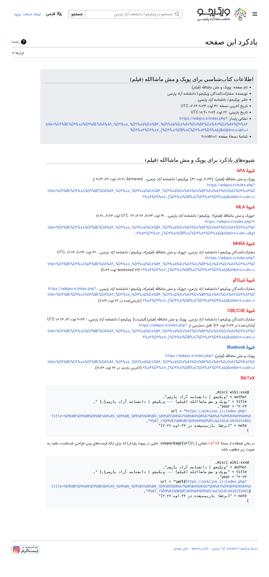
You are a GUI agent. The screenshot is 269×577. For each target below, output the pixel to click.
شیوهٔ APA (246, 170)
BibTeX (248, 378)
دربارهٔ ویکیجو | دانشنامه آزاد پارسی (234, 548)
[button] (255, 14)
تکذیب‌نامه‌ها (200, 548)
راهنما (16, 41)
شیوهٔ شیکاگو (244, 280)
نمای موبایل (180, 548)
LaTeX (214, 443)
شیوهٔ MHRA (244, 243)
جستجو (77, 14)
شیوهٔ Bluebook (241, 347)
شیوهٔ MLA (245, 207)
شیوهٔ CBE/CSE (241, 310)
